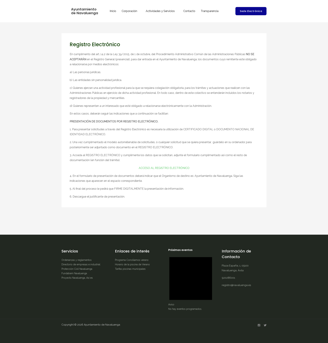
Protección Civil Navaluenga (77, 269)
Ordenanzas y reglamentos (77, 260)
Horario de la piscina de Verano (132, 264)
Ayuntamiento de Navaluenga (84, 11)
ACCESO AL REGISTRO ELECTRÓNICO (164, 168)
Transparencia (209, 11)
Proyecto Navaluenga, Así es (77, 277)
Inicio (113, 11)
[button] (250, 11)
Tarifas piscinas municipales (130, 269)
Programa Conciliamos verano (131, 260)
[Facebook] (259, 325)
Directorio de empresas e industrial (81, 264)
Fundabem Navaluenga (74, 273)
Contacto (189, 11)
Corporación (129, 11)
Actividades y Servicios (160, 11)
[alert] (190, 281)
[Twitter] (265, 325)
